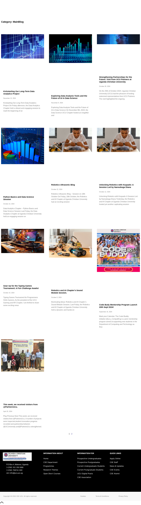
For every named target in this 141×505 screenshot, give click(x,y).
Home (45, 458)
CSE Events (115, 470)
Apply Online (115, 458)
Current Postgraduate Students (90, 470)
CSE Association (84, 477)
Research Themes (50, 470)
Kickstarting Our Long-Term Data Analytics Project (18, 92)
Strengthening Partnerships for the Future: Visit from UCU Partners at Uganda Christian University (115, 79)
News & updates (117, 466)
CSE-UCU (19, 496)
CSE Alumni (115, 473)
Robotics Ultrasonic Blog (63, 185)
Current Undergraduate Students (91, 466)
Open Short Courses (51, 473)
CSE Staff (114, 462)
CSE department (50, 462)
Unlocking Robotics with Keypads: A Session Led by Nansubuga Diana (116, 186)
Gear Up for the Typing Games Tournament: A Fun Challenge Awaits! (21, 287)
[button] (83, 496)
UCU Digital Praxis (85, 473)
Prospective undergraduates (89, 458)
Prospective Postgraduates (88, 462)
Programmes (48, 466)
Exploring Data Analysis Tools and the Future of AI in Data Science (69, 97)
